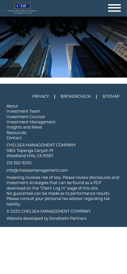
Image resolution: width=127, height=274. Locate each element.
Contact (14, 138)
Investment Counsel (26, 117)
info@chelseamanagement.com (37, 170)
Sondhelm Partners (68, 218)
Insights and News (24, 127)
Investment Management (31, 122)
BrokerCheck (76, 96)
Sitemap (111, 96)
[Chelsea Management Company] (64, 8)
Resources (16, 133)
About (12, 106)
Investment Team (23, 111)
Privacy (40, 96)
